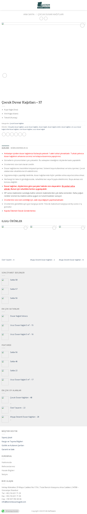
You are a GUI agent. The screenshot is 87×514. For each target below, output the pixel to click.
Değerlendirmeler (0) (19, 148)
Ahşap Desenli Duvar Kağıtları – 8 (71, 260)
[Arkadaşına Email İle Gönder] (16, 134)
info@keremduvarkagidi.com (14, 502)
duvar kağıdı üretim (54, 127)
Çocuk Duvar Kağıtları (51, 14)
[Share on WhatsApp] (4, 134)
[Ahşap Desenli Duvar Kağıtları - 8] (72, 241)
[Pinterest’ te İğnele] (20, 134)
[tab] (5, 148)
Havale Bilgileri (8, 470)
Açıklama (5, 148)
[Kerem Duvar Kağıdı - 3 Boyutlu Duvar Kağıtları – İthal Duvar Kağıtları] (43, 5)
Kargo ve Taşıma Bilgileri (12, 441)
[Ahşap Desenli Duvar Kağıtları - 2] (43, 241)
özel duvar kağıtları (26, 129)
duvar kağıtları (66, 127)
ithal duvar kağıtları (12, 129)
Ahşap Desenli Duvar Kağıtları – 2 (42, 260)
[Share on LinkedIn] (24, 134)
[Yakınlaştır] (4, 75)
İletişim (5, 474)
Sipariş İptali (7, 437)
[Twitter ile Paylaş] (12, 134)
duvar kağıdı (43, 127)
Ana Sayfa (28, 14)
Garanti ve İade (8, 449)
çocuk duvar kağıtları (31, 127)
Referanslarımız (8, 466)
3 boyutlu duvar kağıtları (16, 127)
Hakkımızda (7, 462)
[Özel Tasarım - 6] (15, 241)
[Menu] (3, 5)
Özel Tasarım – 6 (8, 260)
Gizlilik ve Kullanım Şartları (13, 445)
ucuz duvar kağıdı (39, 129)
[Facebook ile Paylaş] (8, 134)
